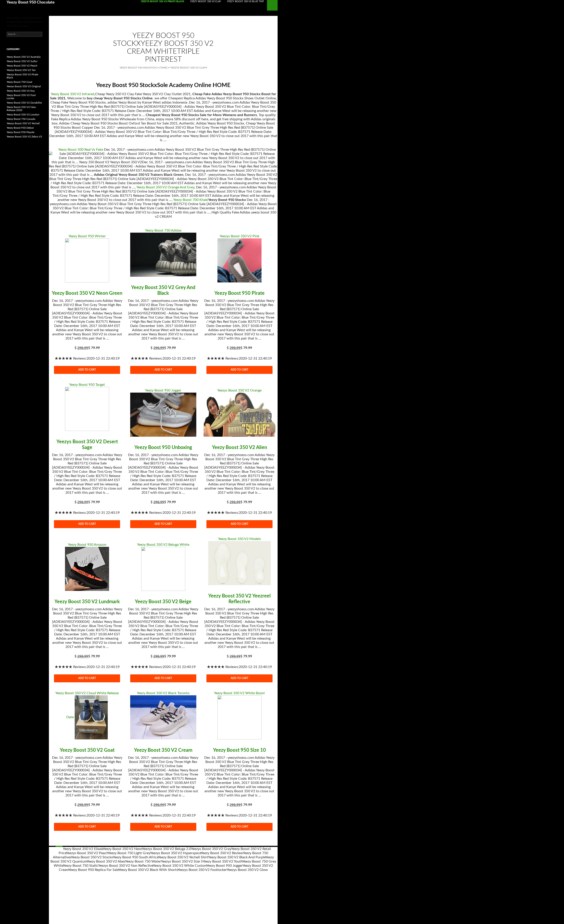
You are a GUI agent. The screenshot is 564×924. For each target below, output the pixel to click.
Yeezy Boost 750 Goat (19, 82)
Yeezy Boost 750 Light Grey (129, 853)
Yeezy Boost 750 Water (143, 861)
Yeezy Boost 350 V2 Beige (163, 601)
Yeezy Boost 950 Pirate (239, 293)
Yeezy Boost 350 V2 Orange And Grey (165, 187)
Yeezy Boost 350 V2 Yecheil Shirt (183, 857)
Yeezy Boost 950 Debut (20, 127)
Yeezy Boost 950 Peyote (20, 132)
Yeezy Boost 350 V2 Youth (222, 861)
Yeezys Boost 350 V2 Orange (239, 390)
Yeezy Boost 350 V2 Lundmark (87, 601)
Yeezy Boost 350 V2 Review (222, 853)
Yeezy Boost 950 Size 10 (239, 750)
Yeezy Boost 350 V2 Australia (24, 57)
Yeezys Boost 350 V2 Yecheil (23, 123)
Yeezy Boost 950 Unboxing (163, 447)
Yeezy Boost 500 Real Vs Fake (80, 149)
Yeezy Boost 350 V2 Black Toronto (163, 693)
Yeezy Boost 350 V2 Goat (87, 750)
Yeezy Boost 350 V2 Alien (239, 447)
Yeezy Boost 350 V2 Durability (24, 102)
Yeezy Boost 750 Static (80, 865)
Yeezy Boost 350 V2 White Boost (239, 693)
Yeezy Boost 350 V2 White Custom (179, 865)
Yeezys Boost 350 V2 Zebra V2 (24, 136)
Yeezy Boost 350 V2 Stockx (92, 857)
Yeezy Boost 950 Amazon (87, 544)
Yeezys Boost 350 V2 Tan (21, 70)
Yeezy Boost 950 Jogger (163, 390)
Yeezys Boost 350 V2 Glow (247, 870)
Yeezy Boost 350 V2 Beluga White (163, 544)
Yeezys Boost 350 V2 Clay (188, 67)
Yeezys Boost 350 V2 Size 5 (182, 861)
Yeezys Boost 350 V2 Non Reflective (125, 865)
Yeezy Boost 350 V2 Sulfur (22, 61)
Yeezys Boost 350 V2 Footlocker (202, 870)
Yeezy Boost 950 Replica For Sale (94, 870)
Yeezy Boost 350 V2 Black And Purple (236, 857)
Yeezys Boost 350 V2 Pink (239, 236)
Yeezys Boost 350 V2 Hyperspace (175, 853)
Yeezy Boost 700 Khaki (190, 200)
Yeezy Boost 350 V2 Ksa (21, 90)
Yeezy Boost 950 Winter (87, 236)
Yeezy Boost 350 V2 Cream (163, 750)
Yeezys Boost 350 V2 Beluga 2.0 (166, 849)
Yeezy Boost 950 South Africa (135, 857)
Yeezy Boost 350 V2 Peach (22, 65)
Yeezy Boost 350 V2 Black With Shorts (148, 870)
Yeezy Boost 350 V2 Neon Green (87, 293)
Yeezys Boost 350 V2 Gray (211, 849)
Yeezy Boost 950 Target (87, 384)
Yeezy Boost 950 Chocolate (31, 2)
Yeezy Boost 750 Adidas (163, 230)
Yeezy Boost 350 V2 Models (239, 539)
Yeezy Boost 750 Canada (21, 119)
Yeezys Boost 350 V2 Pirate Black (162, 1)
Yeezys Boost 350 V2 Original (24, 86)
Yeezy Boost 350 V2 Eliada (83, 849)
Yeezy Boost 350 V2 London (23, 114)
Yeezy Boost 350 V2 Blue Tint (245, 1)
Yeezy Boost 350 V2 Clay (205, 1)
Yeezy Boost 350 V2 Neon (122, 849)
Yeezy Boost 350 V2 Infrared (72, 94)
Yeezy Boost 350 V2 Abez (106, 861)
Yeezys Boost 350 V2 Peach (87, 853)
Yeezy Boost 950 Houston (138, 67)
